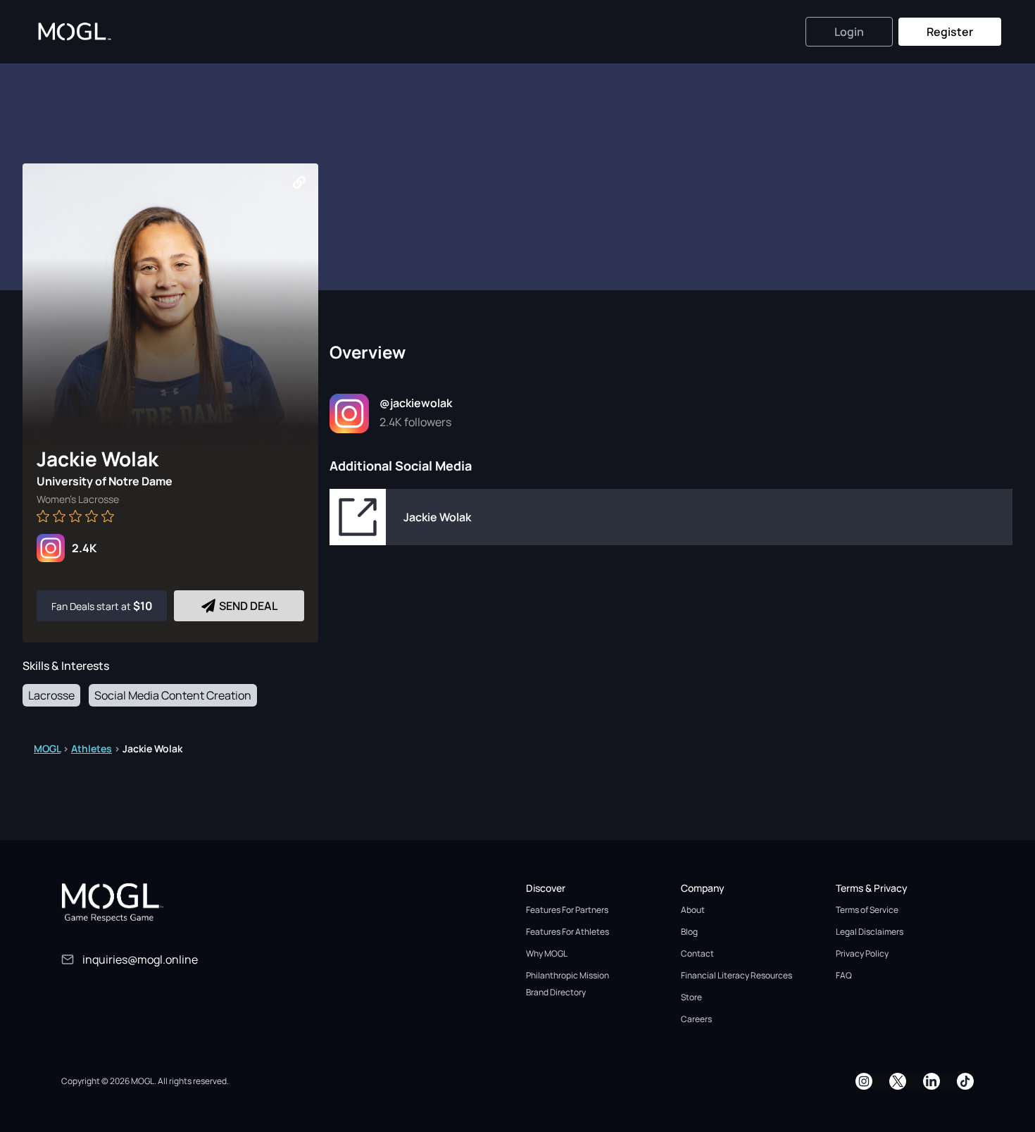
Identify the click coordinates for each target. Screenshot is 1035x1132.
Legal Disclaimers (869, 932)
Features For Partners (567, 910)
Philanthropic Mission (567, 975)
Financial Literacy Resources (736, 975)
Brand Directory (556, 992)
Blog (689, 932)
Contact (697, 953)
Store (691, 997)
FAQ (844, 975)
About (693, 910)
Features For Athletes (567, 932)
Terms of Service (867, 910)
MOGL (47, 748)
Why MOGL (546, 953)
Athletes (91, 748)
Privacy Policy (862, 953)
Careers (696, 1019)
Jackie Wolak (437, 517)
